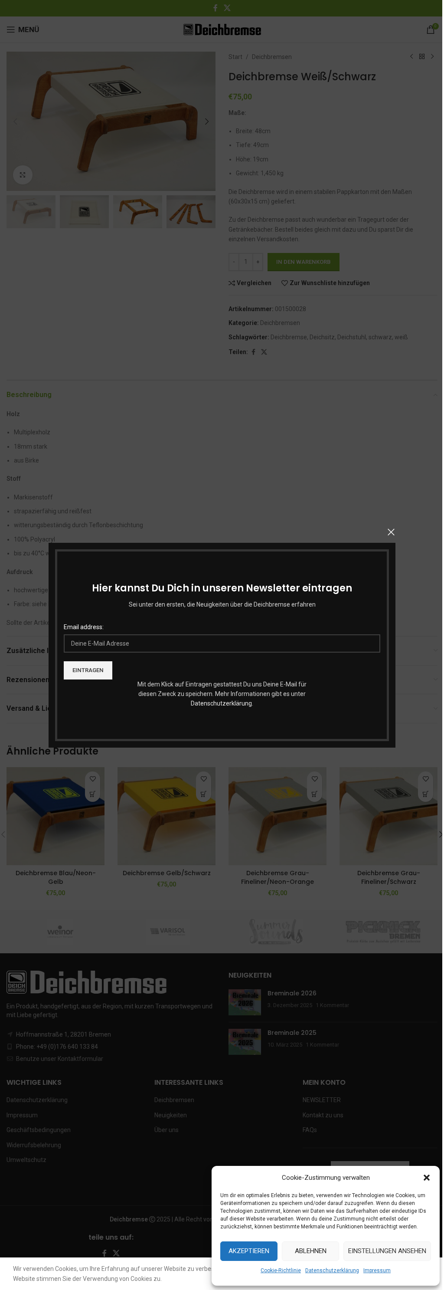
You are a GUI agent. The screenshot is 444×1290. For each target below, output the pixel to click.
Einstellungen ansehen (387, 1251)
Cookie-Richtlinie (281, 1270)
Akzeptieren (249, 1251)
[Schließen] (391, 532)
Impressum (377, 1270)
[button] (426, 1177)
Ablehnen (310, 1251)
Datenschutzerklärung (221, 703)
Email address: (84, 627)
